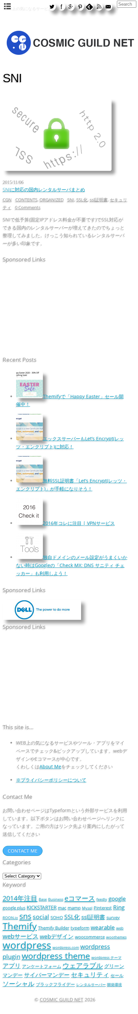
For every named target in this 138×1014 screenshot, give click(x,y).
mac (62, 908)
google (117, 898)
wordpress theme (56, 955)
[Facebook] (61, 6)
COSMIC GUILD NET (61, 999)
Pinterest (103, 908)
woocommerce (90, 937)
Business (55, 899)
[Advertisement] (44, 310)
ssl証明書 (99, 200)
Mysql (87, 908)
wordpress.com (66, 947)
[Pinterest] (80, 6)
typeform (80, 928)
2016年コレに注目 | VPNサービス (79, 523)
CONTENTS (26, 200)
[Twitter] (52, 6)
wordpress (27, 945)
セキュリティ (90, 974)
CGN (7, 200)
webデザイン (57, 936)
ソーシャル (18, 983)
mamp (74, 908)
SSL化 (82, 200)
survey (113, 917)
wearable (103, 927)
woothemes (116, 937)
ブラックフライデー (55, 984)
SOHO (57, 917)
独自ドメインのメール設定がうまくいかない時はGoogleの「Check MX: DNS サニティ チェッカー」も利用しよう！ (71, 565)
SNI (70, 200)
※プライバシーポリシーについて (51, 780)
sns (25, 916)
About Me (50, 766)
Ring (119, 907)
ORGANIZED (52, 200)
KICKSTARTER (42, 907)
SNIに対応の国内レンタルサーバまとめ (44, 189)
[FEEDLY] (89, 6)
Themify (20, 926)
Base (43, 899)
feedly (101, 899)
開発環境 (114, 984)
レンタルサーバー (91, 984)
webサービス (21, 936)
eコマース (80, 898)
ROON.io (10, 917)
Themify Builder (53, 928)
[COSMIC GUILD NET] (70, 56)
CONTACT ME (23, 851)
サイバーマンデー (47, 975)
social (41, 916)
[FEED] (99, 6)
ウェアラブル (83, 965)
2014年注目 (20, 898)
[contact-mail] (108, 6)
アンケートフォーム (41, 966)
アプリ (12, 965)
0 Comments (28, 207)
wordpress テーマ (106, 957)
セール (117, 975)
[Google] (71, 6)
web (120, 928)
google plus (14, 908)
